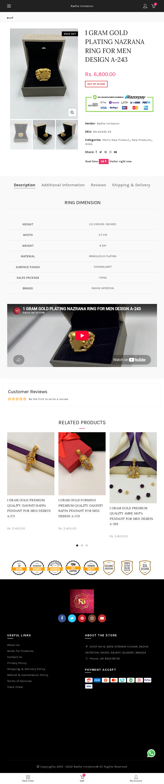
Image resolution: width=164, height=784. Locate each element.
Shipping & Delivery (131, 185)
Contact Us (14, 657)
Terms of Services (19, 681)
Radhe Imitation (82, 6)
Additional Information (63, 185)
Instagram (92, 618)
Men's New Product (115, 140)
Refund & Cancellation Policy (27, 675)
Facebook (62, 618)
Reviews (98, 185)
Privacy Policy (17, 663)
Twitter (72, 618)
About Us (13, 645)
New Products (141, 140)
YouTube (102, 618)
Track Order (15, 687)
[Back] (10, 17)
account (145, 6)
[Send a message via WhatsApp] (151, 753)
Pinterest (82, 618)
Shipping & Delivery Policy (26, 669)
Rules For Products (20, 651)
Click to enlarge (72, 112)
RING (88, 144)
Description (24, 185)
